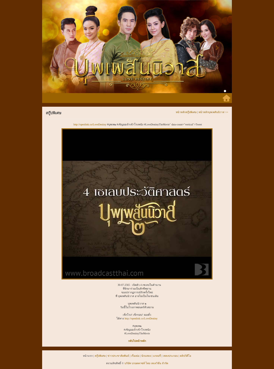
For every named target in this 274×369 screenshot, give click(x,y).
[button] (56, 46)
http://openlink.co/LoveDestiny (89, 124)
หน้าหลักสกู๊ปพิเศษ (186, 112)
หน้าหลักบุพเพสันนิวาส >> (213, 112)
